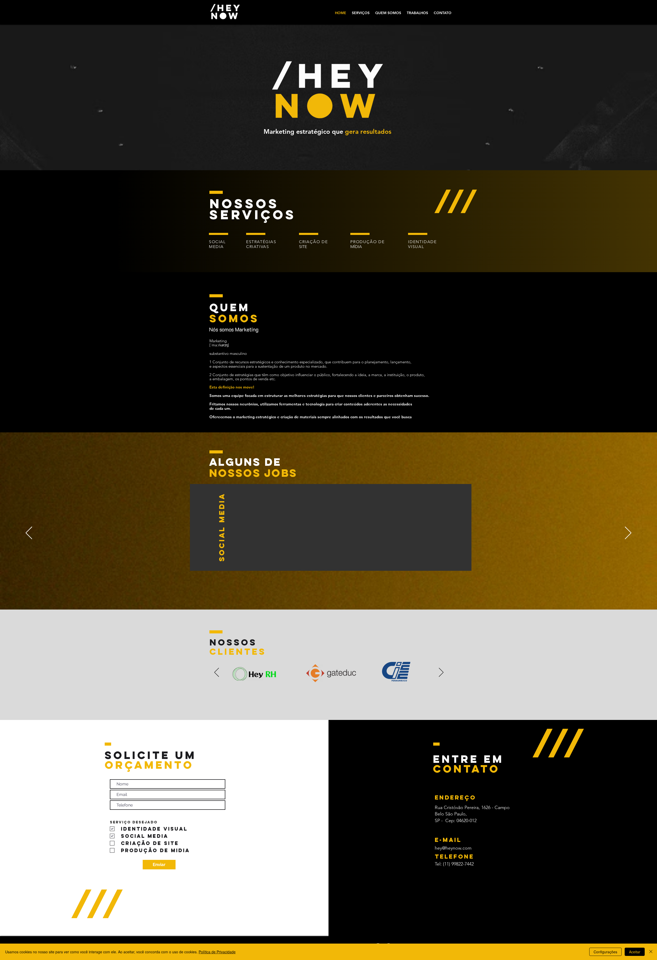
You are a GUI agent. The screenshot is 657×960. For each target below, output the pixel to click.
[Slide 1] (323, 678)
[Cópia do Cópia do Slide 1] (335, 678)
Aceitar (634, 951)
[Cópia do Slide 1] (329, 678)
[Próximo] (628, 533)
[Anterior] (29, 533)
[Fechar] (651, 952)
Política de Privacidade (217, 951)
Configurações (605, 951)
